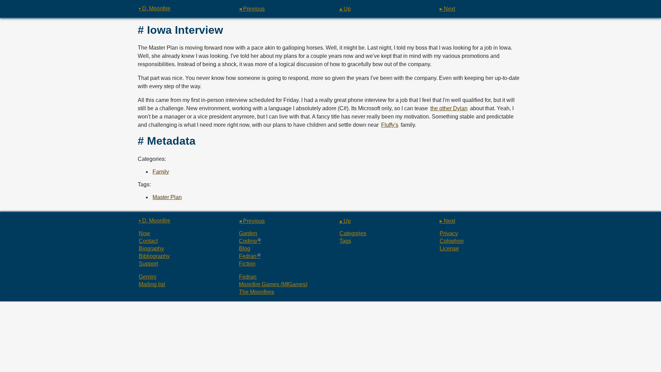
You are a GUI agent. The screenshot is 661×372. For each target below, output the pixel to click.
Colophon (452, 241)
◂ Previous (252, 9)
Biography (151, 248)
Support (148, 264)
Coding (248, 241)
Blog (244, 248)
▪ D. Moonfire (154, 8)
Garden (248, 233)
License (449, 248)
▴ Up (345, 9)
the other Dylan (449, 108)
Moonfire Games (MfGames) (273, 284)
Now (144, 233)
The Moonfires (256, 292)
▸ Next (447, 9)
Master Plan (167, 197)
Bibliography (154, 256)
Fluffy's (389, 125)
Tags (345, 241)
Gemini (147, 277)
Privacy (449, 233)
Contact (148, 241)
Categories (352, 233)
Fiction (247, 264)
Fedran (247, 256)
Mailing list (152, 284)
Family (161, 172)
